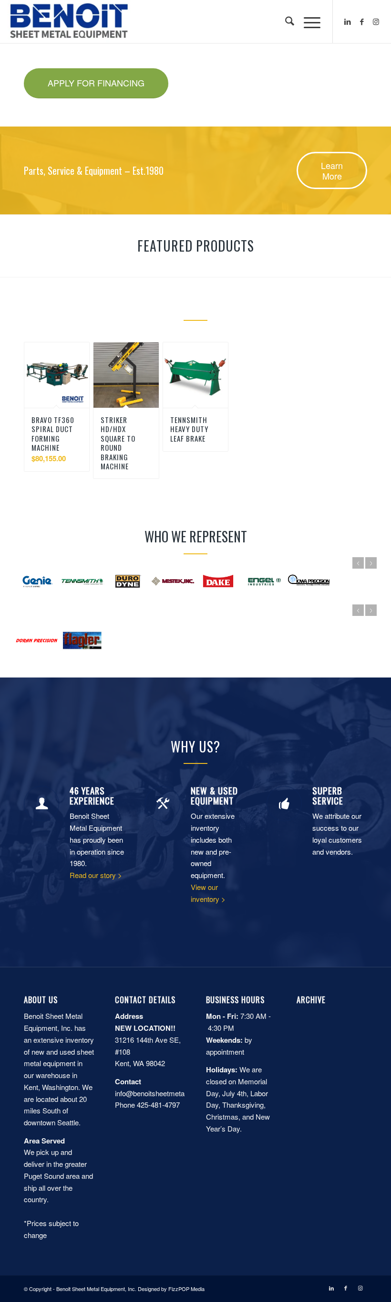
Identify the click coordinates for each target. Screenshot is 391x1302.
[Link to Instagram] (376, 21)
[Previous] (358, 563)
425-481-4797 (158, 1105)
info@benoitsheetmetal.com (158, 1093)
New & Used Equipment (214, 795)
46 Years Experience (92, 795)
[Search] (285, 21)
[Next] (371, 563)
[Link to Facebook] (362, 21)
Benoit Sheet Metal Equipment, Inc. (96, 1288)
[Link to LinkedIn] (347, 21)
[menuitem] (285, 21)
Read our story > (96, 875)
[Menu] (307, 21)
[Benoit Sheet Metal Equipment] (69, 21)
